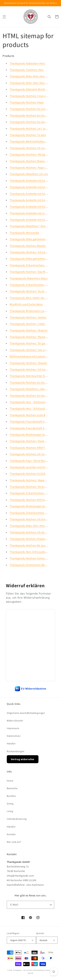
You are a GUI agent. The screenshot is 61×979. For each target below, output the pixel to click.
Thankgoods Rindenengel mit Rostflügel (34, 506)
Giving (10, 803)
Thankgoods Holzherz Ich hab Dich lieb (33, 148)
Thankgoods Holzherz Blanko (28, 246)
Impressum (13, 728)
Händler (11, 743)
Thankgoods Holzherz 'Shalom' (29, 330)
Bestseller (12, 788)
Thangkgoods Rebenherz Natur (29, 278)
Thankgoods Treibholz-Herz (27, 70)
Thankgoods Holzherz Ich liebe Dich (32, 454)
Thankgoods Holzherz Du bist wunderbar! (35, 122)
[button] (4, 17)
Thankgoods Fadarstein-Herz (27, 63)
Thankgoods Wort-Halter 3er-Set (29, 298)
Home (10, 780)
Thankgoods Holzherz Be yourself (30, 545)
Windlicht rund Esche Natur (26, 304)
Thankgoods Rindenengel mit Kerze (31, 434)
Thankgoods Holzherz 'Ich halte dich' (32, 252)
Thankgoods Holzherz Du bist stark (31, 115)
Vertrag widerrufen (22, 759)
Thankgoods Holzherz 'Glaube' (28, 363)
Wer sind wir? (14, 841)
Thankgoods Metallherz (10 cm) (29, 174)
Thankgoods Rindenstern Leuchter (31, 311)
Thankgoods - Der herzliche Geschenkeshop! (29, 970)
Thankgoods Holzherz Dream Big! (30, 539)
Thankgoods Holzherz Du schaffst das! (33, 109)
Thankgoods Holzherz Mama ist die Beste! (35, 161)
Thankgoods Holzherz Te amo (28, 135)
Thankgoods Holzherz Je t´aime (29, 128)
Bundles (11, 795)
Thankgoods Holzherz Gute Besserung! (33, 415)
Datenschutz (14, 735)
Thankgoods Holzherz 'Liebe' (27, 324)
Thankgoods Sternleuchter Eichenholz (33, 376)
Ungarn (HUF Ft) (18, 940)
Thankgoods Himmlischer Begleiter (31, 565)
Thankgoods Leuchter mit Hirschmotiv (33, 467)
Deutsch (43, 940)
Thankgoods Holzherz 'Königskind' (31, 154)
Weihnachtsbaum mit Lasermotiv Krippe (34, 356)
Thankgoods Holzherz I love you (29, 96)
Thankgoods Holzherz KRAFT (27, 447)
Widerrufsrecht (15, 720)
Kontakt (11, 834)
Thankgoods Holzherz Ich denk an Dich (33, 532)
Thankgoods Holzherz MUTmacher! (31, 500)
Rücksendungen (15, 751)
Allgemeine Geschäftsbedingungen (26, 712)
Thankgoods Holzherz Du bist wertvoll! (33, 395)
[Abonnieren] (50, 905)
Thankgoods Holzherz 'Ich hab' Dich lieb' (35, 369)
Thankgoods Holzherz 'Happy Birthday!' (34, 480)
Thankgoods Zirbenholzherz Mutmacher (34, 493)
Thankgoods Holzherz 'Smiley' (28, 317)
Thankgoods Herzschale (24, 232)
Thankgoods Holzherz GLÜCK (27, 473)
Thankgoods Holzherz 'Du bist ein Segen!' (35, 291)
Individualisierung (17, 818)
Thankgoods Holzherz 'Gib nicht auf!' (32, 350)
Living (10, 811)
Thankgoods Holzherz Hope (27, 102)
